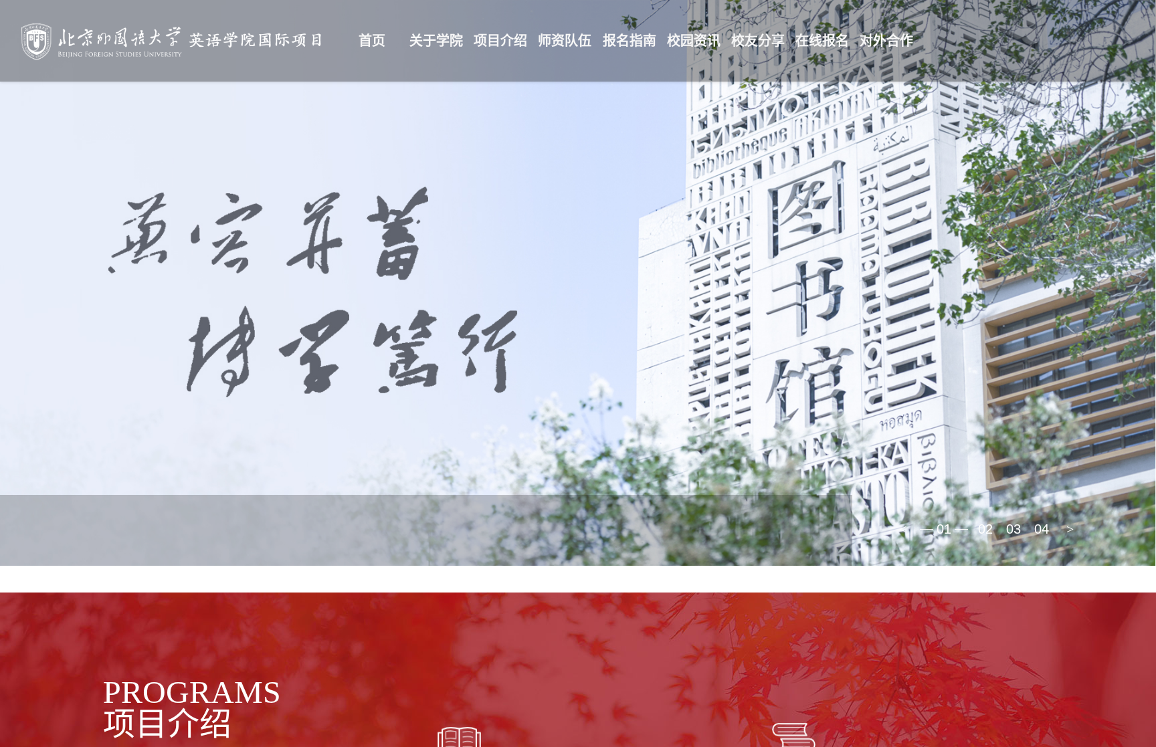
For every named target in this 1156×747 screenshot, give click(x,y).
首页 (372, 40)
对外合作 (886, 40)
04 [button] (1041, 529)
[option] (578, 283)
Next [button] (1070, 529)
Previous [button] (902, 529)
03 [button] (1013, 529)
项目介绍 (500, 40)
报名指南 (629, 40)
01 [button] (944, 529)
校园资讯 (693, 40)
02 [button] (985, 529)
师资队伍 (564, 40)
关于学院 (436, 40)
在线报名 (822, 40)
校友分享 (758, 40)
